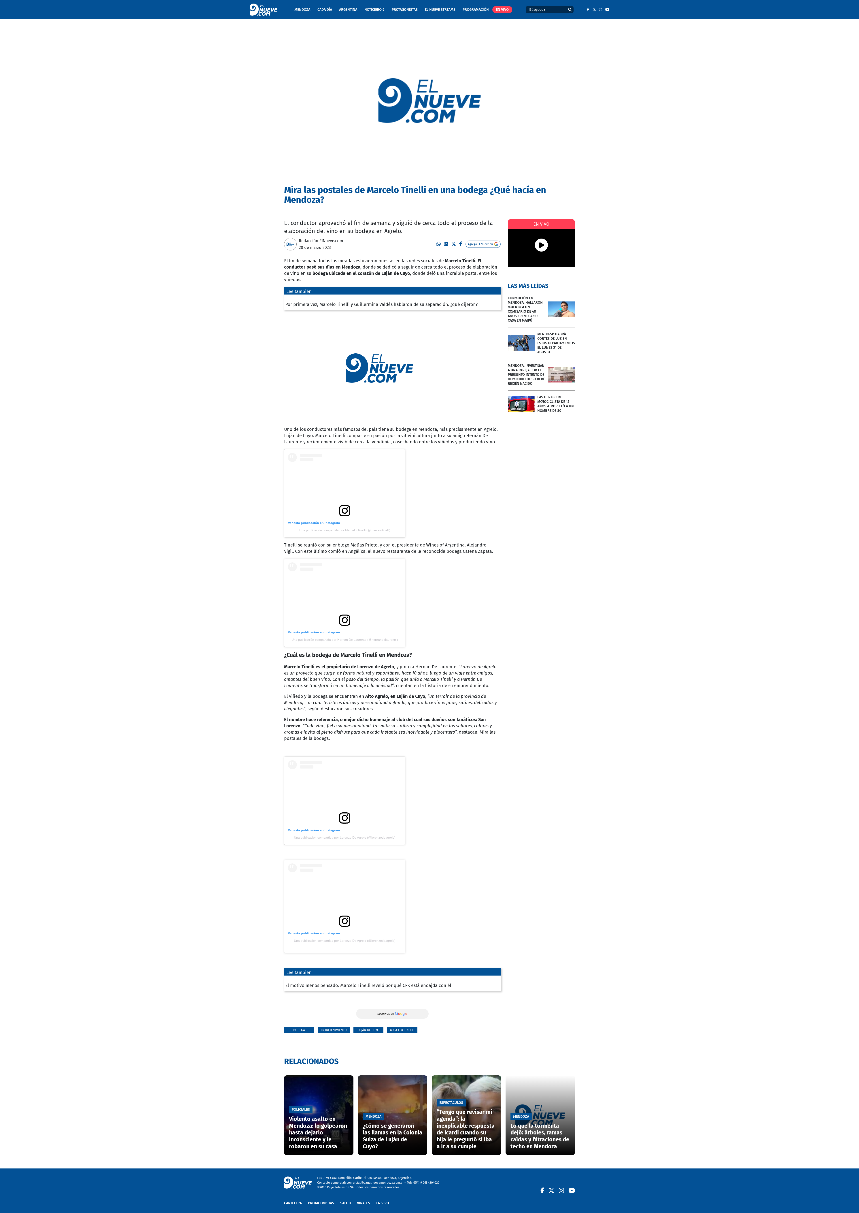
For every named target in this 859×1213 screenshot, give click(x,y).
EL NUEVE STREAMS (440, 9)
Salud (345, 1203)
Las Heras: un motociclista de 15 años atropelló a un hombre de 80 (555, 404)
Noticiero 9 (374, 9)
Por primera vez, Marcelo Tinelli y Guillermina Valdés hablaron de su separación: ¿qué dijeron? (381, 304)
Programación (476, 9)
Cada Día (324, 9)
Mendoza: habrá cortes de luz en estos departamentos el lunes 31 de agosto (556, 343)
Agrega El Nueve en (480, 244)
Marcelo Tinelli (402, 1030)
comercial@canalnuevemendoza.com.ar (375, 1183)
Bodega (299, 1030)
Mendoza (302, 9)
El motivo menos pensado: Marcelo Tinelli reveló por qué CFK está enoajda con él (368, 985)
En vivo (502, 9)
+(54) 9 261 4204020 (426, 1183)
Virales (363, 1203)
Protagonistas (405, 9)
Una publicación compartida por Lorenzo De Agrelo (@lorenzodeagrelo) (344, 837)
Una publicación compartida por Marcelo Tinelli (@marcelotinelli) (344, 530)
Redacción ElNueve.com (321, 240)
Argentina (348, 9)
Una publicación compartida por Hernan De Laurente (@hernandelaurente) (344, 639)
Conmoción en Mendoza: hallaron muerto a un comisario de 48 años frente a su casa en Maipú (525, 309)
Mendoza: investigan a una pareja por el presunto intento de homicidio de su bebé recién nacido (526, 374)
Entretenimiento (334, 1030)
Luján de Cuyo (368, 1030)
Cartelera (293, 1203)
